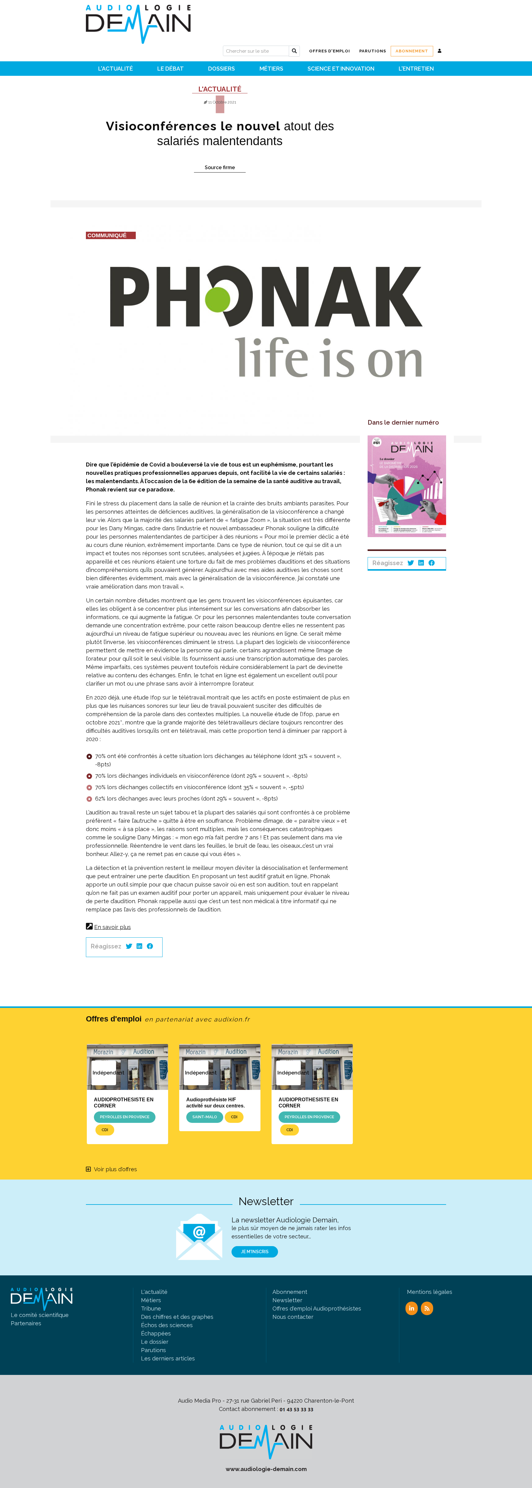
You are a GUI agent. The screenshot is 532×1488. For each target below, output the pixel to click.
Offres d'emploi (168, 1018)
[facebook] (150, 946)
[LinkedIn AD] (411, 1308)
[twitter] (129, 946)
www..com (266, 1469)
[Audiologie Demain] (138, 22)
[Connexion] (439, 51)
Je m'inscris (254, 1251)
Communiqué (107, 235)
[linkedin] (139, 946)
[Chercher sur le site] (294, 51)
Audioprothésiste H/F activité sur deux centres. (215, 1102)
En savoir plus (112, 927)
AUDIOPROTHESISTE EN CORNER (124, 1102)
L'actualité (219, 89)
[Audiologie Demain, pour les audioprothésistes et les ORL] (266, 1441)
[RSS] (427, 1308)
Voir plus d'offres (115, 1169)
